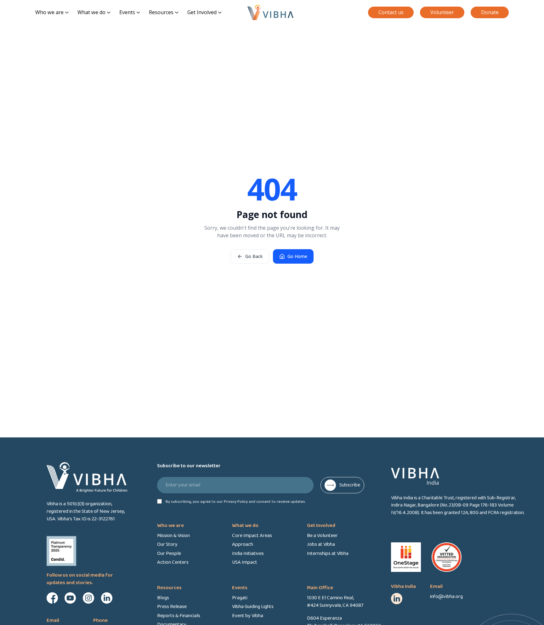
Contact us (391, 12)
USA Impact (244, 562)
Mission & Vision (173, 536)
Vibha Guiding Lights (253, 607)
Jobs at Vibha (321, 544)
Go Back (254, 256)
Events (127, 12)
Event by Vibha (247, 616)
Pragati (239, 598)
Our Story (167, 544)
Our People (169, 553)
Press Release (172, 607)
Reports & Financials (178, 616)
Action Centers (173, 562)
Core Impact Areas (252, 536)
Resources (161, 12)
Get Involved (202, 12)
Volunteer (442, 12)
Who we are (49, 12)
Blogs (163, 598)
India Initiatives (248, 553)
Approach (242, 544)
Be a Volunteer (322, 536)
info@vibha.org (446, 596)
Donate (490, 12)
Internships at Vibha (327, 553)
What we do (91, 12)
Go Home (297, 256)
